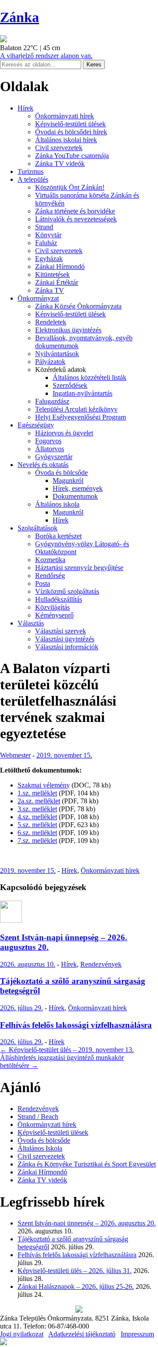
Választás (31, 623)
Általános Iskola (40, 1148)
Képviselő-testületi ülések (70, 124)
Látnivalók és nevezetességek (76, 219)
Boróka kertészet (58, 536)
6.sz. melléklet (37, 832)
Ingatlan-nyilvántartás (82, 393)
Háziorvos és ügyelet (64, 433)
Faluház (46, 243)
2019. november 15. (64, 755)
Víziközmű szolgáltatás (67, 591)
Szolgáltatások (37, 528)
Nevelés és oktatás (43, 464)
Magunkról (68, 480)
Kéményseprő (54, 615)
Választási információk (66, 647)
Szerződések (70, 385)
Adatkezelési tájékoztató (81, 1334)
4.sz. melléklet (37, 817)
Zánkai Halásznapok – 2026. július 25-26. (76, 1286)
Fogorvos (48, 441)
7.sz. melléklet (37, 840)
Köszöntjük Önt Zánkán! (69, 187)
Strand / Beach (38, 1116)
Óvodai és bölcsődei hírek (71, 132)
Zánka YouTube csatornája (72, 155)
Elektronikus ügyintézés (68, 330)
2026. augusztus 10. (27, 964)
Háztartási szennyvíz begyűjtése (79, 567)
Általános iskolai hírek (66, 140)
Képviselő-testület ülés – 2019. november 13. (67, 1049)
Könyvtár (48, 235)
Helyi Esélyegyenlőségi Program (80, 417)
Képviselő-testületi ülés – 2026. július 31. (75, 1270)
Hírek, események (78, 488)
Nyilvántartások (57, 353)
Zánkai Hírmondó (60, 266)
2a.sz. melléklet (39, 801)
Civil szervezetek (59, 147)
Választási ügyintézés (64, 639)
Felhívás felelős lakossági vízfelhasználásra (76, 1025)
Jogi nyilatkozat (21, 1334)
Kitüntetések (52, 274)
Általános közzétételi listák (89, 377)
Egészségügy (36, 425)
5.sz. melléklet (37, 824)
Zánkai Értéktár (56, 282)
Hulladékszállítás (58, 599)
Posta (42, 583)
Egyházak (49, 258)
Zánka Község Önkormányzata (78, 306)
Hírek (25, 108)
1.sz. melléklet (37, 793)
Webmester (15, 755)
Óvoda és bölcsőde (61, 472)
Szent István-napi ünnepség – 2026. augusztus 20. (87, 1223)
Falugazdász (52, 401)
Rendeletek (50, 322)
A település (33, 179)
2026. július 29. (21, 1008)
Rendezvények (101, 964)
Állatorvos (49, 449)
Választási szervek (60, 631)
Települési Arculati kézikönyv (76, 409)
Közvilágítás (52, 607)
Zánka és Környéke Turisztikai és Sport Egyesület (87, 1164)
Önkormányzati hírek (64, 116)
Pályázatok (50, 361)
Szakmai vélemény (44, 785)
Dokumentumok (75, 496)
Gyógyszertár (53, 456)
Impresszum (137, 1334)
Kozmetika (50, 559)
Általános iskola (57, 504)
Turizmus (30, 171)
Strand (44, 227)
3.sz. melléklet (37, 809)
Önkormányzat (38, 298)
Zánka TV (49, 290)
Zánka (19, 17)
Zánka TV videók (60, 163)
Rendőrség (50, 575)
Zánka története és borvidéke (75, 211)
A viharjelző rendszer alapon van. (46, 55)
